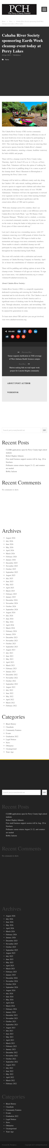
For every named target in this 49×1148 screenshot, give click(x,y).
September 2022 (12, 684)
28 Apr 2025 (6, 55)
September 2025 (12, 572)
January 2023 (11, 671)
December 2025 (12, 563)
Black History (11, 724)
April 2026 (10, 550)
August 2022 (10, 687)
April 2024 (10, 625)
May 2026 (9, 547)
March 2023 (10, 665)
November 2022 (12, 677)
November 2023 (12, 640)
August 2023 (10, 650)
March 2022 (10, 702)
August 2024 (10, 612)
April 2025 (10, 587)
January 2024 (11, 634)
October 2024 (11, 606)
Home (3, 21)
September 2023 (12, 646)
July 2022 (9, 690)
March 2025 (10, 591)
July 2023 (9, 653)
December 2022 (12, 674)
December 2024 (12, 600)
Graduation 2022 (12, 736)
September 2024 (12, 609)
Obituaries (9, 745)
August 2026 (10, 538)
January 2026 (11, 559)
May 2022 (9, 696)
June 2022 (9, 693)
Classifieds (10, 727)
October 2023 (11, 643)
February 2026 (11, 556)
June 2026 (9, 544)
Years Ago (10, 752)
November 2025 (12, 566)
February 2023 (11, 668)
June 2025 (9, 581)
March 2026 (10, 553)
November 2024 (12, 603)
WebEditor (17, 55)
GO (44, 430)
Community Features (13, 730)
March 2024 (10, 628)
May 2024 (9, 622)
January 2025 (11, 597)
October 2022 (11, 681)
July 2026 (9, 541)
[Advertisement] (24, 76)
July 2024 (9, 615)
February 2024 (11, 631)
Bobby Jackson (11, 471)
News (10, 21)
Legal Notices (11, 739)
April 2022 (10, 699)
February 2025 (11, 594)
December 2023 (12, 637)
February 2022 (11, 705)
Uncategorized (11, 749)
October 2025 (11, 569)
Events (8, 733)
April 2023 (10, 662)
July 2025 (9, 578)
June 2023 (9, 656)
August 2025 (10, 575)
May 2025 (9, 584)
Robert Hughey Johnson (15, 456)
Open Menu (44, 9)
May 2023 (9, 659)
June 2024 (9, 618)
